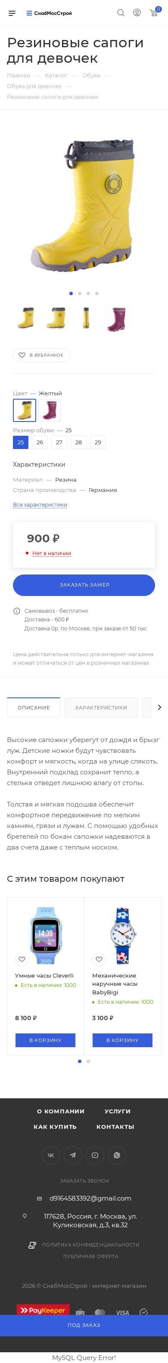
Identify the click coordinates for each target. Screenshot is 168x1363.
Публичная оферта (90, 1256)
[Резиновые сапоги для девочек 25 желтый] (84, 205)
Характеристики (101, 708)
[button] (71, 293)
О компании (61, 1111)
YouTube (95, 1155)
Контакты (115, 1126)
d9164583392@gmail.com (90, 1198)
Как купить (55, 1126)
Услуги (118, 1111)
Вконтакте (51, 1155)
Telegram (73, 1155)
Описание (34, 708)
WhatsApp (117, 1155)
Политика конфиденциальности (91, 1245)
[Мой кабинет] (137, 13)
